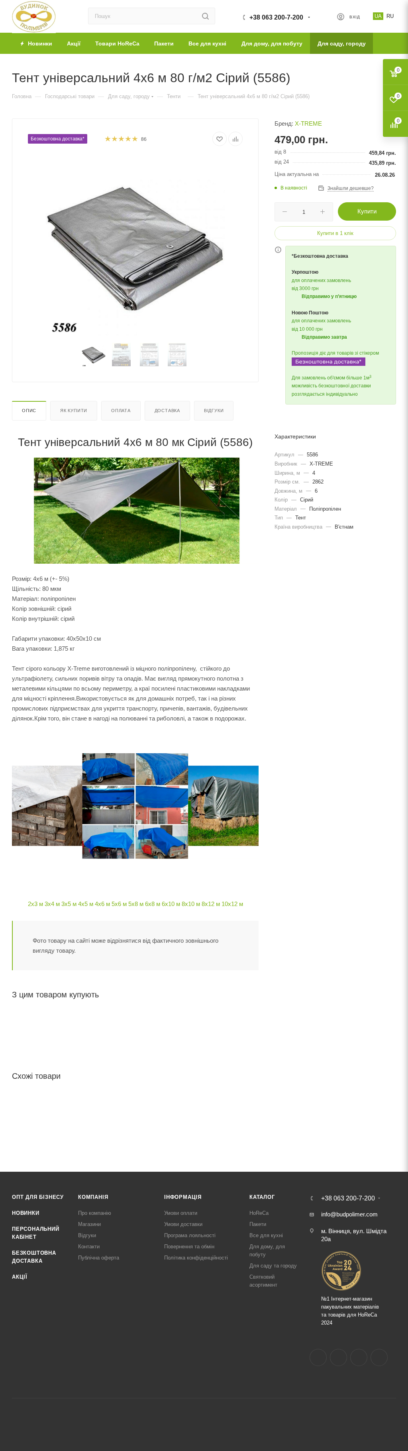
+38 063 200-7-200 (276, 17)
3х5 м (68, 903)
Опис (29, 410)
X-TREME (308, 123)
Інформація (183, 1197)
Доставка (167, 410)
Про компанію (94, 1213)
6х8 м (152, 903)
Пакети (257, 1224)
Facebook (318, 1357)
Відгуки (214, 410)
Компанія (93, 1197)
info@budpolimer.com (349, 1214)
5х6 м (119, 903)
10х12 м (232, 903)
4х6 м (102, 903)
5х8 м (135, 903)
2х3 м (35, 903)
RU (390, 16)
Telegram (358, 1357)
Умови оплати (180, 1213)
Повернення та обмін (189, 1247)
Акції (19, 1277)
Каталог (262, 1197)
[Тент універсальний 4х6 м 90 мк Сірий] (135, 246)
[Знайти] (205, 16)
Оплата (121, 410)
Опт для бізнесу (38, 1197)
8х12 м (211, 903)
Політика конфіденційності (196, 1258)
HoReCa (259, 1213)
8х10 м (191, 903)
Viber (379, 1357)
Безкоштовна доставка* (57, 139)
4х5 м (85, 903)
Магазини (89, 1224)
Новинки (25, 1213)
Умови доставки (183, 1224)
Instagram (338, 1357)
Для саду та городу (273, 1266)
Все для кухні (266, 1235)
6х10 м (171, 903)
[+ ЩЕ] (384, 43)
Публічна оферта (98, 1258)
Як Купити (73, 410)
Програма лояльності (190, 1235)
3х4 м (52, 903)
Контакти (89, 1247)
